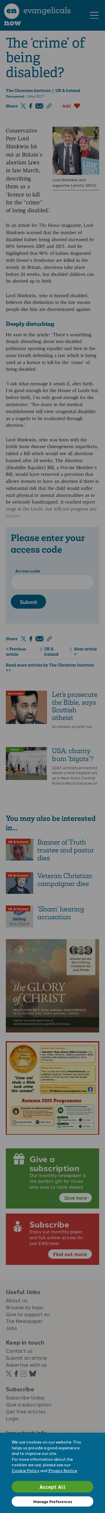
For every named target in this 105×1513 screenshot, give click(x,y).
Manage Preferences (52, 1501)
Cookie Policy (25, 1470)
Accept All (52, 1486)
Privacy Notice (62, 1470)
